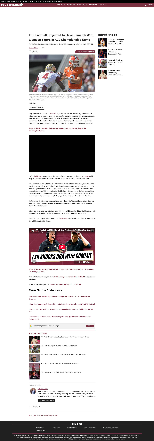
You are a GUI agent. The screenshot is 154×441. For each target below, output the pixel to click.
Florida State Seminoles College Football (45, 415)
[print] (40, 407)
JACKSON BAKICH (43, 389)
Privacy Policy (40, 428)
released (53, 113)
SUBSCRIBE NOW (57, 1)
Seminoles (86, 176)
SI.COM (3, 1)
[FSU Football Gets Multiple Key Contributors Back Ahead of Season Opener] (111, 74)
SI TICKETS (23, 1)
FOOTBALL (61, 5)
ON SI (8, 1)
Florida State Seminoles (36, 107)
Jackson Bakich (33, 48)
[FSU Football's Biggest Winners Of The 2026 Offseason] (111, 63)
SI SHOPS (39, 1)
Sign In (150, 5)
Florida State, (38, 176)
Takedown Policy (72, 428)
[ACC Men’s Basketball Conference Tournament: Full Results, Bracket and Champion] (111, 53)
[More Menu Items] (106, 5)
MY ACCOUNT (47, 1)
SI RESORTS (31, 1)
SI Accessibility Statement (110, 428)
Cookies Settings (40, 430)
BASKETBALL (82, 5)
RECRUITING (71, 5)
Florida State (63, 218)
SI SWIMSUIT (15, 1)
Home (30, 415)
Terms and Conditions (90, 428)
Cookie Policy (56, 428)
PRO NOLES (93, 5)
